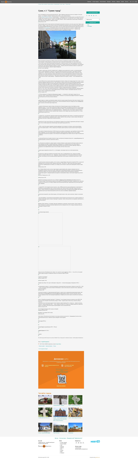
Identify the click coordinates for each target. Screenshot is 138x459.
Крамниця (89, 1)
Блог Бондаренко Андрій (43, 348)
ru (132, 1)
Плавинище (70, 432)
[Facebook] (76, 443)
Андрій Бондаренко (45, 341)
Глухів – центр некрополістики (74, 417)
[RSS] (83, 443)
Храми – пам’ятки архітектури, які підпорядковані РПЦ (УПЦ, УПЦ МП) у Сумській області (60, 419)
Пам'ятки (113, 1)
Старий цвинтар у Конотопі (43, 417)
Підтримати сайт (92, 22)
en (133, 1)
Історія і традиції (94, 1)
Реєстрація (89, 26)
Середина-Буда (41, 405)
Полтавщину (47, 27)
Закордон (108, 1)
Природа (117, 1)
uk (130, 1)
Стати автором (62, 438)
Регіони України (101, 1)
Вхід (88, 24)
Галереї (122, 1)
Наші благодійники (61, 385)
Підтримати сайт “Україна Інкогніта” (74, 438)
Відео (61, 451)
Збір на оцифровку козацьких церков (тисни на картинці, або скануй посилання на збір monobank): (62, 371)
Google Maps (58, 344)
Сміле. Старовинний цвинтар (74, 405)
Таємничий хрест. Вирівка (58, 405)
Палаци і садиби (42, 346)
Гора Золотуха (56, 432)
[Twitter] (79, 443)
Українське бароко (49, 346)
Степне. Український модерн (44, 432)
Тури (61, 445)
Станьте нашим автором (93, 12)
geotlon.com (97, 457)
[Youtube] (81, 443)
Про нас (126, 1)
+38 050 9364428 (78, 447)
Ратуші (54, 346)
